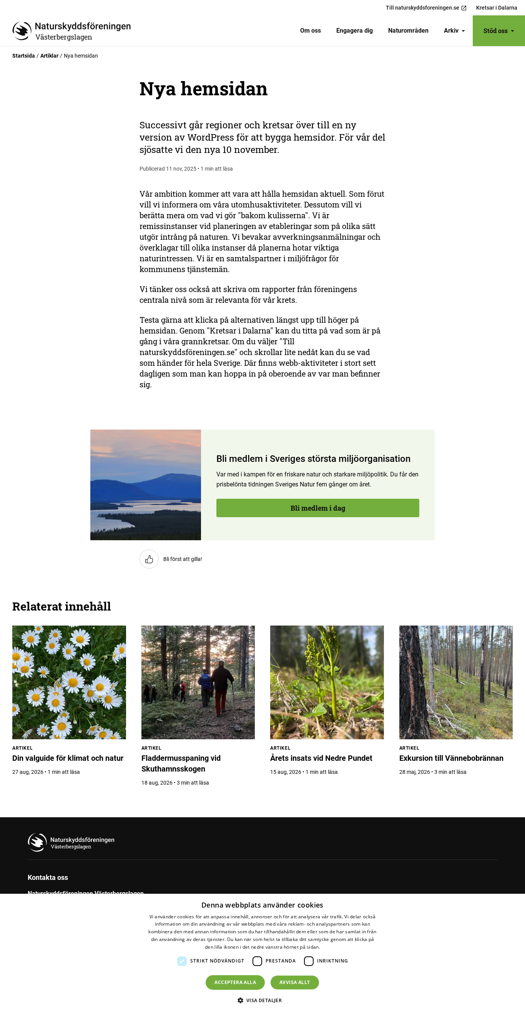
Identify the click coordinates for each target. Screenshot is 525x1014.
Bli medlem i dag (56, 294)
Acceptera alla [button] (235, 982)
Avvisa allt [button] (294, 982)
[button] (262, 1000)
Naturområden (408, 30)
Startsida (23, 56)
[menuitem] (310, 30)
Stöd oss (495, 31)
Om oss (310, 30)
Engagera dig (354, 30)
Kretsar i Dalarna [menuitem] (496, 8)
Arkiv (451, 30)
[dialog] (262, 954)
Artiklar (49, 56)
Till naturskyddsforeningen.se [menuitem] (422, 8)
